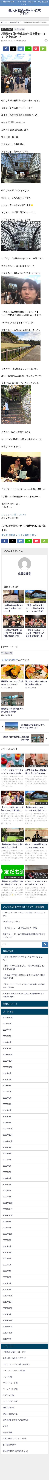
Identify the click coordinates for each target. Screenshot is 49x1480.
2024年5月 (7, 1036)
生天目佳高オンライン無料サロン (19, 535)
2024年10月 (8, 1018)
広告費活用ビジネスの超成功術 (15, 1420)
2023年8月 (7, 1079)
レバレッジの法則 (10, 1401)
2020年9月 (7, 1240)
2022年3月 (7, 1184)
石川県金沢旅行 (7, 29)
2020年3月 (7, 1277)
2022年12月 (8, 1129)
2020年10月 (8, 1234)
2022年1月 (7, 1197)
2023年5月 (7, 1098)
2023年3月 (7, 1110)
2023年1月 (7, 1123)
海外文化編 (7, 1432)
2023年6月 (7, 1092)
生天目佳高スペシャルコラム (15, 1438)
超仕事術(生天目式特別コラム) (15, 1451)
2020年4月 (7, 1271)
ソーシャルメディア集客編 (14, 1370)
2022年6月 (7, 1166)
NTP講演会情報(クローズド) (14, 1352)
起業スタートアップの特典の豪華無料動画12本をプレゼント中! (24, 935)
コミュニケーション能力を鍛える (16, 1364)
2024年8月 (7, 1024)
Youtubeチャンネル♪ (11, 922)
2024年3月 (7, 1042)
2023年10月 (8, 1067)
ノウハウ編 (7, 1377)
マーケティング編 (10, 1389)
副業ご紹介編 (8, 1407)
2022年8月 (7, 1154)
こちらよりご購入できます (14, 514)
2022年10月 (8, 1141)
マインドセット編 (10, 1383)
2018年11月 (8, 1327)
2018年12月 (8, 1320)
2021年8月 (7, 1222)
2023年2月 (7, 1116)
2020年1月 (7, 1289)
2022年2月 (7, 1191)
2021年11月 (8, 1209)
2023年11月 (8, 1061)
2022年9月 (7, 1147)
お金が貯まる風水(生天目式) (14, 1358)
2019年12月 (8, 1296)
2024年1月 (7, 1048)
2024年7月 (7, 1030)
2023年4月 (7, 1104)
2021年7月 (7, 1228)
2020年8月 (7, 1246)
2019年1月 (7, 1314)
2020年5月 (7, 1265)
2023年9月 (7, 1073)
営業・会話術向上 (10, 1414)
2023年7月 (7, 1086)
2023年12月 (8, 1055)
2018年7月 (7, 1339)
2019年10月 (8, 1308)
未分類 (5, 1426)
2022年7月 (7, 1160)
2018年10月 (8, 1333)
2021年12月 (8, 1203)
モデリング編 (8, 1395)
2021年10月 (8, 1215)
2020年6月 (7, 1259)
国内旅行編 (20, 29)
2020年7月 (7, 1252)
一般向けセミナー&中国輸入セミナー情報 (20, 928)
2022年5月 (7, 1172)
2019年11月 (8, 1302)
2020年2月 (7, 1283)
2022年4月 (7, 1178)
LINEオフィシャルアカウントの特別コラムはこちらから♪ (24, 914)
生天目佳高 (24, 573)
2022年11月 (8, 1135)
